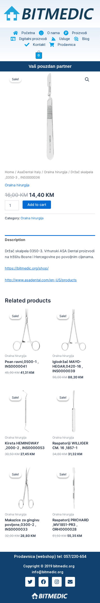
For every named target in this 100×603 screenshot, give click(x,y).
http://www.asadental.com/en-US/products (41, 280)
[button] (87, 79)
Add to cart (36, 204)
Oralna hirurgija (55, 172)
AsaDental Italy (29, 172)
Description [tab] (15, 240)
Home (9, 172)
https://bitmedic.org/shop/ (27, 268)
